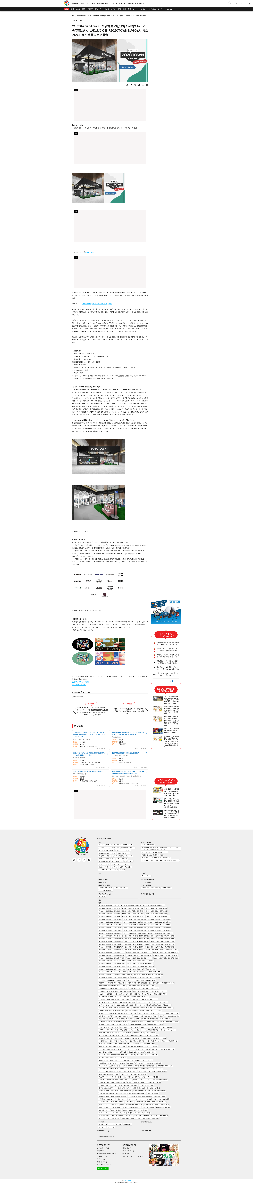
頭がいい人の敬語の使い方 (169, 1041)
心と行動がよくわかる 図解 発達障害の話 (138, 983)
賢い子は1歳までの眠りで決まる (163, 1008)
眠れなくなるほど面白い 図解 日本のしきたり (112, 966)
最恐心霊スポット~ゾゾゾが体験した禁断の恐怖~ (136, 1118)
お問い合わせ (101, 1162)
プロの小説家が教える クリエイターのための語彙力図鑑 (149, 1091)
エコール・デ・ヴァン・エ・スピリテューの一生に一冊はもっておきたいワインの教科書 (124, 1113)
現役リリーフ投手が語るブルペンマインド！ (154, 852)
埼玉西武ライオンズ (123, 853)
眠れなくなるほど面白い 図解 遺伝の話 (110, 919)
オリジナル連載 (102, 3)
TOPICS (101, 1122)
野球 (72, 9)
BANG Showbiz (146, 1131)
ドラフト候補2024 (104, 861)
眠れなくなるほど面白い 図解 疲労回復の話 (165, 958)
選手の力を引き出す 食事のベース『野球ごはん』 (156, 858)
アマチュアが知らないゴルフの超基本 (139, 1049)
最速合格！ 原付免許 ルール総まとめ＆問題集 (112, 1046)
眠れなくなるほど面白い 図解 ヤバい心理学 (164, 950)
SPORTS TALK (103, 879)
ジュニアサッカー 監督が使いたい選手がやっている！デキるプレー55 (139, 1041)
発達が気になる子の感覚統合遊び (169, 1016)
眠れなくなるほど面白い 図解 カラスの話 (137, 939)
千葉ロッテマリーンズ (125, 856)
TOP (73, 16)
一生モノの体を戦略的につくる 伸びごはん (111, 994)
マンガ (106, 9)
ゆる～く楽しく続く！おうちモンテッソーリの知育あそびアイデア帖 (158, 1013)
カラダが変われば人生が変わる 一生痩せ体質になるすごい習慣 (117, 1002)
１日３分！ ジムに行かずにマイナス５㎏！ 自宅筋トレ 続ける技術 (118, 1085)
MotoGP (122, 870)
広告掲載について (102, 1156)
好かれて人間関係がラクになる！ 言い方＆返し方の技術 (143, 1088)
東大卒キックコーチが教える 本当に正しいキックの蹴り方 (116, 1077)
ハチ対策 (118, 1124)
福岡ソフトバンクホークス (107, 859)
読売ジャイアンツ (116, 845)
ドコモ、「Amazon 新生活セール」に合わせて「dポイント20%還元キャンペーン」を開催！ (128, 711)
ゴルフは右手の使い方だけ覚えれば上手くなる (141, 1052)
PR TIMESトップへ (79, 684)
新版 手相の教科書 (153, 1093)
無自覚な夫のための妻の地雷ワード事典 (154, 1038)
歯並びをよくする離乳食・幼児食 (142, 1008)
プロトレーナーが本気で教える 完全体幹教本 (112, 1082)
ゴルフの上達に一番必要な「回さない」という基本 (142, 1046)
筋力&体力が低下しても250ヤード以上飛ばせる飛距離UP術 (144, 1063)
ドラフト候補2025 (117, 861)
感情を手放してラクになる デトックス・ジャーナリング (115, 1033)
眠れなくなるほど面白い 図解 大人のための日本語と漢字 (115, 975)
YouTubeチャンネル (155, 9)
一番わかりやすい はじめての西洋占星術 (111, 1102)
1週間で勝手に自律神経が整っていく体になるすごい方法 (149, 991)
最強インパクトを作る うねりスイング (163, 1049)
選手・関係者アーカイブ (107, 1136)
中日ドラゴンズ (114, 847)
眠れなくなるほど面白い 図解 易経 (109, 905)
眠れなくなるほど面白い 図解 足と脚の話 (160, 933)
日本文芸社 (102, 896)
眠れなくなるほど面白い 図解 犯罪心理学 (111, 947)
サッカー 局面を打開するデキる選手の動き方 (133, 1074)
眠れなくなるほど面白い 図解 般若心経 (159, 927)
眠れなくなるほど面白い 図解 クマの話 (133, 916)
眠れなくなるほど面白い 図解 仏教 (131, 905)
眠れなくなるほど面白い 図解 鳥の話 (109, 911)
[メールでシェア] (139, 85)
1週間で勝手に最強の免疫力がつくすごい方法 (112, 986)
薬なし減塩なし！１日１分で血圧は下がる (154, 994)
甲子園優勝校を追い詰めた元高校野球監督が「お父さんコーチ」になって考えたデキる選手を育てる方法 (160, 848)
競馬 (83, 9)
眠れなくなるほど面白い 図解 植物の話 (159, 922)
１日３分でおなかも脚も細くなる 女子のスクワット (130, 1005)
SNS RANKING (127, 1124)
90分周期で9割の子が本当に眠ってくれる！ (111, 1010)
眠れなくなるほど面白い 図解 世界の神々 (111, 944)
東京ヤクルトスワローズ (106, 850)
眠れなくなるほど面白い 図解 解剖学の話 (111, 939)
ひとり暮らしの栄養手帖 (133, 994)
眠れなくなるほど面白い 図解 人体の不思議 (111, 958)
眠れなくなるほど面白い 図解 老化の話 (135, 933)
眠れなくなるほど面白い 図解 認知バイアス (138, 958)
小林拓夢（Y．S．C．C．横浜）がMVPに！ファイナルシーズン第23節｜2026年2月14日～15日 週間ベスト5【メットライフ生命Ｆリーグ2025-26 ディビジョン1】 (92, 711)
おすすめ (101, 900)
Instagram (168, 9)
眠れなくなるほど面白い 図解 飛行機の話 (162, 947)
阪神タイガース (127, 845)
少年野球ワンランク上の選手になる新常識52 (112, 1069)
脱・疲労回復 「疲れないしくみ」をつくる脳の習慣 (114, 997)
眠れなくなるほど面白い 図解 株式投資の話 (138, 952)
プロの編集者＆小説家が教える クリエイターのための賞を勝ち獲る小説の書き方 (122, 1093)
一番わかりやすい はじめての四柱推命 (157, 1099)
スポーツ (101, 842)
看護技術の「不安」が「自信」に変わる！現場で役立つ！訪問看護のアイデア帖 (155, 1022)
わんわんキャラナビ (160, 1096)
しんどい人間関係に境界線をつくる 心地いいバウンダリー (158, 1030)
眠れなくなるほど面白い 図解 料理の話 (110, 933)
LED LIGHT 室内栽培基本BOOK (131, 1107)
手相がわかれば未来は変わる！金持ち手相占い (112, 1096)
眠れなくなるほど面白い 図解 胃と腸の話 (111, 936)
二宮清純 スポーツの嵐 (105, 888)
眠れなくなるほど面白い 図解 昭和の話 (135, 922)
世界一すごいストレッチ (160, 1002)
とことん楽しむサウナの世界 (159, 1116)
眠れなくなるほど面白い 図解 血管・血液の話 (112, 963)
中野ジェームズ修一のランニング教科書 (146, 1077)
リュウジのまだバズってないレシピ (109, 1118)
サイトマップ (101, 1159)
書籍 (124, 9)
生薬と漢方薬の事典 (148, 1107)
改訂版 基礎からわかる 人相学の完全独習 (140, 1096)
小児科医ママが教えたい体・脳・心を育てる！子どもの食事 (143, 1010)
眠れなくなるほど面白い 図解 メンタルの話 (137, 950)
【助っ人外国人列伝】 (120, 888)
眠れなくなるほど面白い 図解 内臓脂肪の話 (111, 955)
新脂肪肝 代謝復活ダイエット (139, 997)
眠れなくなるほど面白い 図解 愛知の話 (158, 916)
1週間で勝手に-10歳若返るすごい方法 (163, 983)
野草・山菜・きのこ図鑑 (163, 1107)
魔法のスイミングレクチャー (141, 1080)
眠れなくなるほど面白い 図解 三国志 (132, 914)
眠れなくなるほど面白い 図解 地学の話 (159, 925)
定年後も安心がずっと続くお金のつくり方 (156, 1104)
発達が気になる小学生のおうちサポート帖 (111, 1019)
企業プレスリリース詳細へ (81, 682)
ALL (66, 9)
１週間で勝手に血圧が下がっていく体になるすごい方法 (115, 991)
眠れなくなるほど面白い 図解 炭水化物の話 (138, 955)
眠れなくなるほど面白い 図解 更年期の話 (162, 939)
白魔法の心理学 (150, 1033)
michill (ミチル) (103, 1131)
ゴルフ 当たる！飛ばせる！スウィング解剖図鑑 (112, 1052)
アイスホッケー (103, 870)
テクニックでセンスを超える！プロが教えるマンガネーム (115, 1116)
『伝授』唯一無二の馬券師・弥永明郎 (153, 855)
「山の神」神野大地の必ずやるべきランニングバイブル (115, 1080)
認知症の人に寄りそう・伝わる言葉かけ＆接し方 (113, 1024)
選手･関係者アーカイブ (135, 3)
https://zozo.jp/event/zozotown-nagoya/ (97, 303)
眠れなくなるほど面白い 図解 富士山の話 (162, 941)
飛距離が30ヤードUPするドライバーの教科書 (112, 1063)
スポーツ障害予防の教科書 (160, 1080)
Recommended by (166, 681)
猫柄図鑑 (118, 1110)
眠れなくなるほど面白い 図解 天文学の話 (137, 944)
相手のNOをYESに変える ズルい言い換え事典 (112, 1088)
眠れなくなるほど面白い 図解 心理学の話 (137, 941)
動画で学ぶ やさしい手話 (155, 1024)
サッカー (101, 845)
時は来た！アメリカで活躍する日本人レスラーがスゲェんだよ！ (160, 860)
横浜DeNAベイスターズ (128, 847)
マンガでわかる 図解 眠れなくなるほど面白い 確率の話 (115, 980)
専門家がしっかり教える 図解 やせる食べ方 (111, 983)
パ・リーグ (111, 1127)
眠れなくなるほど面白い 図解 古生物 (109, 914)
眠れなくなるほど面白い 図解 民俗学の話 (162, 944)
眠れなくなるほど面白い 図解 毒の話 (156, 908)
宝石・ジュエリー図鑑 (105, 1008)
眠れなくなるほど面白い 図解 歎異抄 (156, 914)
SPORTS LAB (102, 882)
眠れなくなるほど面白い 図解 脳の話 (132, 911)
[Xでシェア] (127, 85)
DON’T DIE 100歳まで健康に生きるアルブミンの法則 (114, 999)
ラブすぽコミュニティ (148, 894)
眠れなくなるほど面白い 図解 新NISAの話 (165, 955)
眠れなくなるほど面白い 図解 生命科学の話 (111, 952)
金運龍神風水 (139, 1102)
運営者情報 (100, 1151)
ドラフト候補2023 (122, 859)
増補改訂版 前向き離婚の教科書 (108, 1041)
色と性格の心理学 (139, 1033)
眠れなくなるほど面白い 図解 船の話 (156, 911)
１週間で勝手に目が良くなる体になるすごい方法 (113, 988)
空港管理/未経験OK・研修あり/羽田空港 (125, 753)
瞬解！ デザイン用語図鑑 (142, 1116)
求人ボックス (105, 748)
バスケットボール (104, 864)
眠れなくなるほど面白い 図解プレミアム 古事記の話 (114, 977)
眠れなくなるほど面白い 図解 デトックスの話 (112, 961)
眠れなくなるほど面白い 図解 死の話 (132, 908)
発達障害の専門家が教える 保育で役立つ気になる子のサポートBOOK (119, 1016)
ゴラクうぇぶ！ (146, 876)
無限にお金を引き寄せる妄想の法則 (155, 1102)
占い (134, 9)
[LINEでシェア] (135, 85)
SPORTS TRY (145, 888)
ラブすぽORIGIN (146, 885)
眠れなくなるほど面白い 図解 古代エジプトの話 (141, 969)
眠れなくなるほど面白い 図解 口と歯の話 (162, 936)
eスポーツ (114, 867)
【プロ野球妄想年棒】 (105, 890)
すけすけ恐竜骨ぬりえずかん (122, 1008)
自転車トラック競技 (125, 867)
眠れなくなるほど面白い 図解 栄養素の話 (137, 936)
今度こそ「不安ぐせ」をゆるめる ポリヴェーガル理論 (156, 1027)
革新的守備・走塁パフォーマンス (108, 1074)
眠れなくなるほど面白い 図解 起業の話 (135, 919)
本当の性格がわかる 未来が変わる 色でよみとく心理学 (142, 1035)
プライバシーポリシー (104, 1148)
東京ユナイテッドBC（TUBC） (120, 864)
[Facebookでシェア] (131, 85)
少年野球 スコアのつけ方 (165, 1066)
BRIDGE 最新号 (146, 882)
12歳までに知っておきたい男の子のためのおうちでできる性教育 (117, 1013)
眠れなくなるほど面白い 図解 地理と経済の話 (140, 961)
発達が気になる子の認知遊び (149, 1016)
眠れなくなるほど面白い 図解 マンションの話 (112, 969)
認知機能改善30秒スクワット (137, 1024)
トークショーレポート (118, 3)
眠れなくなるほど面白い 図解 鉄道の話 (110, 927)
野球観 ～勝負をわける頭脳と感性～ (145, 1066)
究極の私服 (155, 1118)
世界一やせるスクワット (106, 1005)
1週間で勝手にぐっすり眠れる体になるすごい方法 (143, 988)
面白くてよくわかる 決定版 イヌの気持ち (135, 1110)
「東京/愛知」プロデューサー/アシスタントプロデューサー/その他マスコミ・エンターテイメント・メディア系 (89, 734)
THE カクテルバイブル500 (106, 1110)
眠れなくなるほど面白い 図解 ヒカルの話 (137, 947)
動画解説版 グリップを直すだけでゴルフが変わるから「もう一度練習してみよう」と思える (125, 1060)
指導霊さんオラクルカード (107, 1099)
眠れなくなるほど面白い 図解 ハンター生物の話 (113, 972)
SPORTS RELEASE (81, 16)
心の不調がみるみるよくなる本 (129, 1027)
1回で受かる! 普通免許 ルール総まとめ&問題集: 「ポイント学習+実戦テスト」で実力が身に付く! (127, 1044)
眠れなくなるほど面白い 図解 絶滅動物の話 (165, 952)
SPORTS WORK (155, 888)
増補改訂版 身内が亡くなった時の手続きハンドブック (114, 1022)
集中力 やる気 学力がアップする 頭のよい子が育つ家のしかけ (153, 1019)
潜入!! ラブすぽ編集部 (148, 845)
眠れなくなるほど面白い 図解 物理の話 (135, 930)
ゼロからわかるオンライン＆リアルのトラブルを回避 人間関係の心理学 (120, 1038)
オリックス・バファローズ (123, 850)
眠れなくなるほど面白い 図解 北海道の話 (111, 950)
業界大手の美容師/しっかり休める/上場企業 (88, 771)
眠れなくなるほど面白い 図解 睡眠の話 (110, 925)
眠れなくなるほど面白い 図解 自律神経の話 (139, 963)
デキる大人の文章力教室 (146, 1085)
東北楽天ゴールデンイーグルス (108, 856)
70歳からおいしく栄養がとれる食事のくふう (144, 999)
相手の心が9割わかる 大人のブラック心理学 (112, 1035)
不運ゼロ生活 (129, 1102)
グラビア (90, 9)
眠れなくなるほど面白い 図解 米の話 (153, 905)
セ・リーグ (102, 1127)
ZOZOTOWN (89, 252)
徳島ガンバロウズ (104, 867)
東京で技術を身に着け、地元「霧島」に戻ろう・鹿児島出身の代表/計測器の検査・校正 (128, 772)
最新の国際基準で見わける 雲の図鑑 (109, 1107)
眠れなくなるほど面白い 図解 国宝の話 (110, 922)
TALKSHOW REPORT (148, 879)
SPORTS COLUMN (104, 885)
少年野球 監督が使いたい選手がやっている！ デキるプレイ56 (144, 1069)
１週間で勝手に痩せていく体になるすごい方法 (141, 986)
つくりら (125, 1153)
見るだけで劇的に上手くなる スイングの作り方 (112, 1057)
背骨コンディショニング (144, 1002)
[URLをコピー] (143, 85)
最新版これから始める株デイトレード (131, 1104)
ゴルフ (78, 9)
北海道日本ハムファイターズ (107, 853)
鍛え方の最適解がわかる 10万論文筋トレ (159, 1005)
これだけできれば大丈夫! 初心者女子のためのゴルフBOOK (116, 1066)
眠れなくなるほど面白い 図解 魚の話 (109, 908)
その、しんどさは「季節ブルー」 (108, 1027)
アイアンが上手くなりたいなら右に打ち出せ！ (112, 1049)
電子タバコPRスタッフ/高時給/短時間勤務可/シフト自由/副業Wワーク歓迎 (89, 754)
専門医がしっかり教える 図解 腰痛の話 (144, 980)
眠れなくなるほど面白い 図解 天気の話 (135, 927)
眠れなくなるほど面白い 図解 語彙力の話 (111, 941)
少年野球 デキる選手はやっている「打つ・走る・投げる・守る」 (118, 1071)
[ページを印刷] (147, 85)
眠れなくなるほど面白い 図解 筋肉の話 (159, 919)
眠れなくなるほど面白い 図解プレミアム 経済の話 (145, 977)
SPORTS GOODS (166, 888)
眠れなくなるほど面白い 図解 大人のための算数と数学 (144, 972)
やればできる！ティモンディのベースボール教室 (153, 1071)
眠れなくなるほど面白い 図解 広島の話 (110, 930)
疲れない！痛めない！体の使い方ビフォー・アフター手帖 (144, 1082)
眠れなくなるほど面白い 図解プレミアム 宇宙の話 (148, 975)
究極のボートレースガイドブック (108, 1104)
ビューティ (98, 9)
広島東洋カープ (103, 847)
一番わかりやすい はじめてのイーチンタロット (130, 1099)
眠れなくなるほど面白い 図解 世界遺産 (135, 925)
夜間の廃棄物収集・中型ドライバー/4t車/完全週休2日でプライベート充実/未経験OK (128, 733)
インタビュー (142, 9)
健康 (129, 9)
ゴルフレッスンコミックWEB (131, 1156)
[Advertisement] (110, 105)
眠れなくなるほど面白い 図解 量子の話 (159, 930)
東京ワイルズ (114, 870)
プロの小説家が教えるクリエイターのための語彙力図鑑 (115, 1091)
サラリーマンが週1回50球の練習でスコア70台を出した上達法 (117, 1055)
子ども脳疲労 (129, 1019)
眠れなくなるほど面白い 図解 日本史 (109, 916)
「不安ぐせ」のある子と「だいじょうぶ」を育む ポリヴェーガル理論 (119, 1030)
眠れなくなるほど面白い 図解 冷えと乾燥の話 (140, 966)
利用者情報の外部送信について (106, 1153)
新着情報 (75, 3)
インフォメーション (87, 3)
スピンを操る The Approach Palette (147, 1055)
